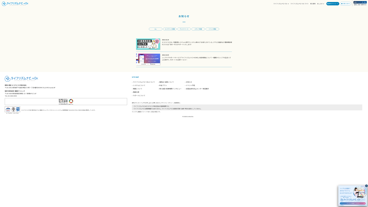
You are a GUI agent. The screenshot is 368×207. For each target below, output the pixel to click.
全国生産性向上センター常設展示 (197, 88)
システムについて (139, 85)
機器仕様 (136, 92)
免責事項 (176, 103)
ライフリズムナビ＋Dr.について (144, 82)
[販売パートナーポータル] (360, 3)
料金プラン (163, 85)
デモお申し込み (147, 103)
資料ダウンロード (137, 103)
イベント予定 (190, 85)
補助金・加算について (166, 82)
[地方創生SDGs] (66, 101)
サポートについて (139, 95)
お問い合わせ (156, 103)
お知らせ (189, 82)
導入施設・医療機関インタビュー (170, 88)
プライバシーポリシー (167, 103)
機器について (137, 88)
